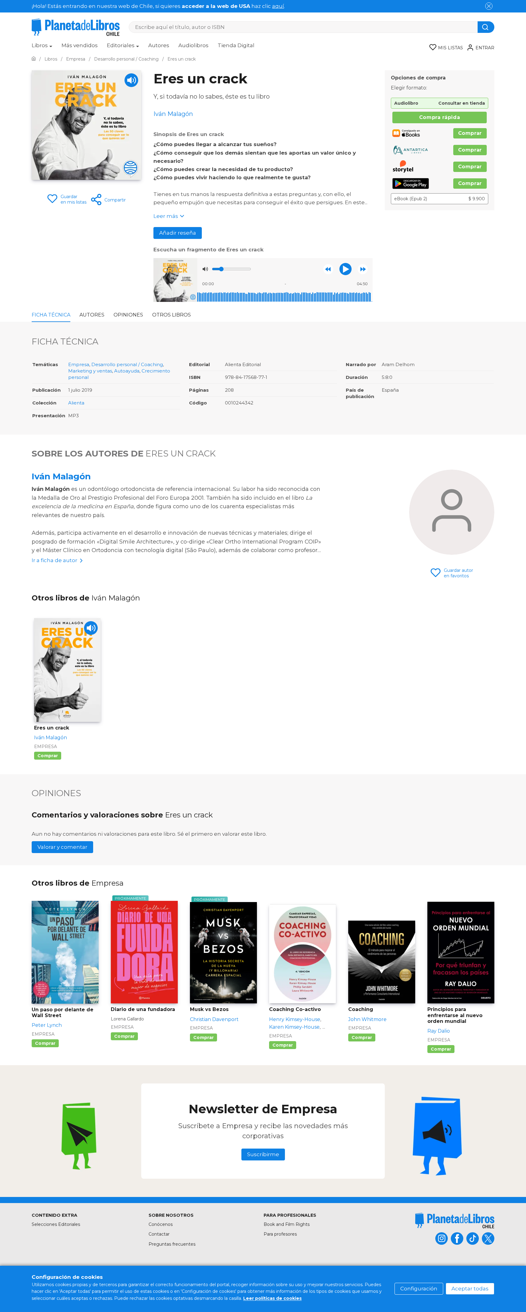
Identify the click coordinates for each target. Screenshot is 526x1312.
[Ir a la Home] (34, 59)
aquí (278, 6)
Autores (158, 45)
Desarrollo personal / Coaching (127, 364)
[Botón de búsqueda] (486, 27)
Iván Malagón (61, 476)
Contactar (159, 1234)
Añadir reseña (177, 233)
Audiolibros (193, 45)
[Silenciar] (205, 269)
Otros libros (171, 315)
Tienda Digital (236, 45)
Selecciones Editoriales (56, 1224)
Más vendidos (79, 45)
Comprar (470, 133)
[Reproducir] (345, 269)
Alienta (76, 403)
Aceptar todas (470, 1289)
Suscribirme (263, 1154)
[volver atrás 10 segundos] (328, 269)
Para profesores (280, 1234)
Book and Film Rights (287, 1224)
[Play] (131, 80)
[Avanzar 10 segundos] (363, 269)
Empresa (78, 364)
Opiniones (128, 315)
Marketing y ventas (90, 371)
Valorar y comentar (62, 847)
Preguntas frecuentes (172, 1244)
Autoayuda (126, 371)
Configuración (418, 1289)
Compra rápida (439, 117)
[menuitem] (42, 47)
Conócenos (161, 1224)
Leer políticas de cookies (272, 1298)
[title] (454, 1220)
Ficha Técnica (51, 315)
